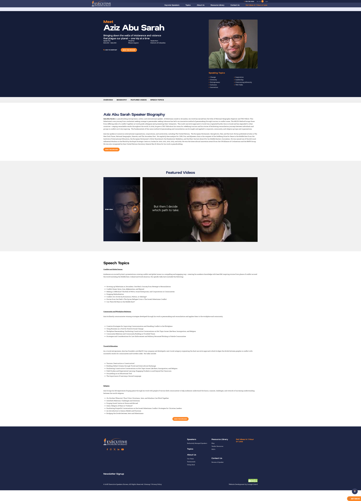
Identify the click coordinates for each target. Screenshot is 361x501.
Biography (122, 100)
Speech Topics (157, 100)
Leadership (239, 80)
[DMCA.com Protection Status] (253, 480)
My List (260, 1)
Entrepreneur (215, 82)
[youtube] (122, 449)
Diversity (213, 80)
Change (213, 77)
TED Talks (239, 85)
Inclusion (213, 85)
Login (266, 1)
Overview (108, 100)
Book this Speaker (129, 50)
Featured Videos (139, 100)
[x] (115, 449)
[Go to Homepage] (101, 3)
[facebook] (107, 449)
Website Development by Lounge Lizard (243, 484)
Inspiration (239, 77)
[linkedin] (118, 449)
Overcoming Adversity (243, 82)
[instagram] (111, 449)
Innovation (214, 87)
